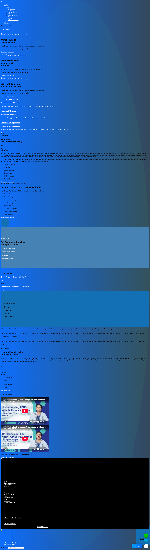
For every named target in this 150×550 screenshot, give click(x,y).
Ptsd (9, 13)
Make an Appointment (7, 52)
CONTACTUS (137, 546)
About (6, 6)
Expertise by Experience (10, 123)
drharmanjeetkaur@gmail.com (13, 518)
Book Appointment (9, 483)
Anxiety (10, 10)
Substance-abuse (13, 20)
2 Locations (4, 255)
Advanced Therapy (8, 111)
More (2, 280)
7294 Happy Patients (7, 258)
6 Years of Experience (8, 248)
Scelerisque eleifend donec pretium (15, 287)
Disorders (7, 7)
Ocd (9, 17)
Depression (11, 9)
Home (6, 4)
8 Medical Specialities (8, 252)
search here (4, 547)
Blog (5, 21)
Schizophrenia (12, 15)
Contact (6, 23)
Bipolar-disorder (13, 12)
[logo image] (6, 540)
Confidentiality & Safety (10, 99)
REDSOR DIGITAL (42, 527)
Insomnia (10, 18)
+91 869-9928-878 (5, 29)
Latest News (8, 484)
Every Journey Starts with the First (14, 277)
